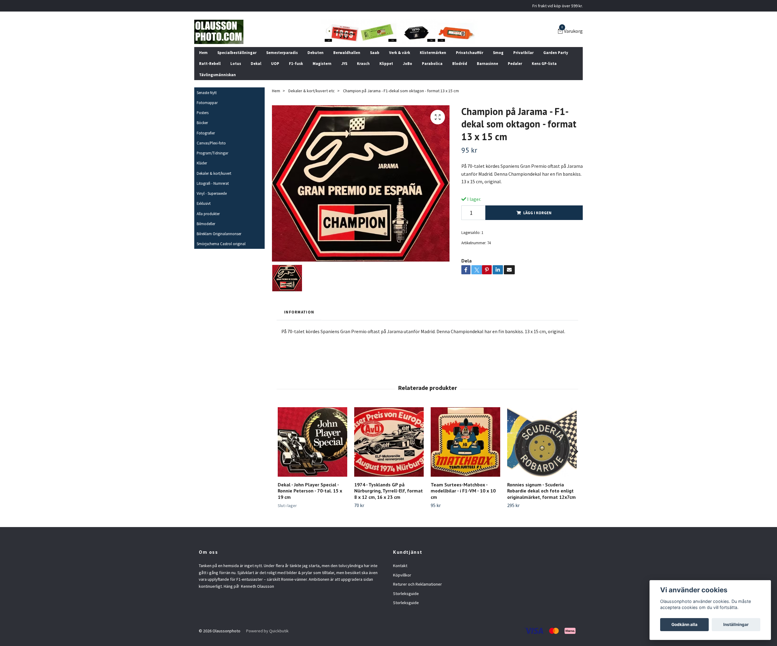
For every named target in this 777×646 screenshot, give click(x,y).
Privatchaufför (469, 52)
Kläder (202, 163)
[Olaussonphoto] (218, 32)
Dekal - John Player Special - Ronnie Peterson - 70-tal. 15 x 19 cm (310, 491)
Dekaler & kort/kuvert (214, 173)
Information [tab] (299, 311)
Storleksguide (406, 593)
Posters (203, 112)
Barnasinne (487, 63)
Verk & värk (399, 52)
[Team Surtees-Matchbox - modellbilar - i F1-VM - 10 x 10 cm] (465, 442)
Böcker (202, 122)
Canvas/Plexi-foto (211, 142)
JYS (344, 63)
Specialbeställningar (236, 52)
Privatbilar (523, 52)
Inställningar (736, 624)
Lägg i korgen (537, 212)
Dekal (256, 63)
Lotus (235, 63)
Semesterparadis (282, 52)
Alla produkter (208, 213)
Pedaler (515, 63)
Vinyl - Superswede (212, 193)
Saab (374, 52)
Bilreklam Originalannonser (219, 233)
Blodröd (459, 63)
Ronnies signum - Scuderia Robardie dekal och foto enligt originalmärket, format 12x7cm (541, 491)
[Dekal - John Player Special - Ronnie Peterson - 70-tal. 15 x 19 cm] (312, 442)
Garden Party (555, 52)
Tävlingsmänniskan (217, 74)
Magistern (322, 63)
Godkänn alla (684, 624)
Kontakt (400, 565)
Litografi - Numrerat (213, 183)
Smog (498, 52)
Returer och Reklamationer (417, 584)
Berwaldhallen (346, 52)
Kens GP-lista (544, 63)
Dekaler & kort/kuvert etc (311, 90)
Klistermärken (433, 52)
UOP (275, 63)
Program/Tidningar (212, 153)
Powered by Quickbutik (267, 631)
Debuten (315, 52)
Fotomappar (207, 102)
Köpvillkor (402, 575)
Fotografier (206, 132)
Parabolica (432, 63)
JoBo (407, 63)
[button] (574, 451)
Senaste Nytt (207, 92)
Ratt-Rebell (210, 63)
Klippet (386, 63)
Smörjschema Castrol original (221, 243)
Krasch (363, 63)
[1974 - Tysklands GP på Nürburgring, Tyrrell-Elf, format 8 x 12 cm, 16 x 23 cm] (389, 442)
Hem (203, 52)
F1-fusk (296, 63)
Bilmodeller (206, 223)
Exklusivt (204, 203)
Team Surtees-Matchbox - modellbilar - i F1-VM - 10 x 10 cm (463, 491)
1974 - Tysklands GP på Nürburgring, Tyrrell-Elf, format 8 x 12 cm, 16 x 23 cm (388, 491)
